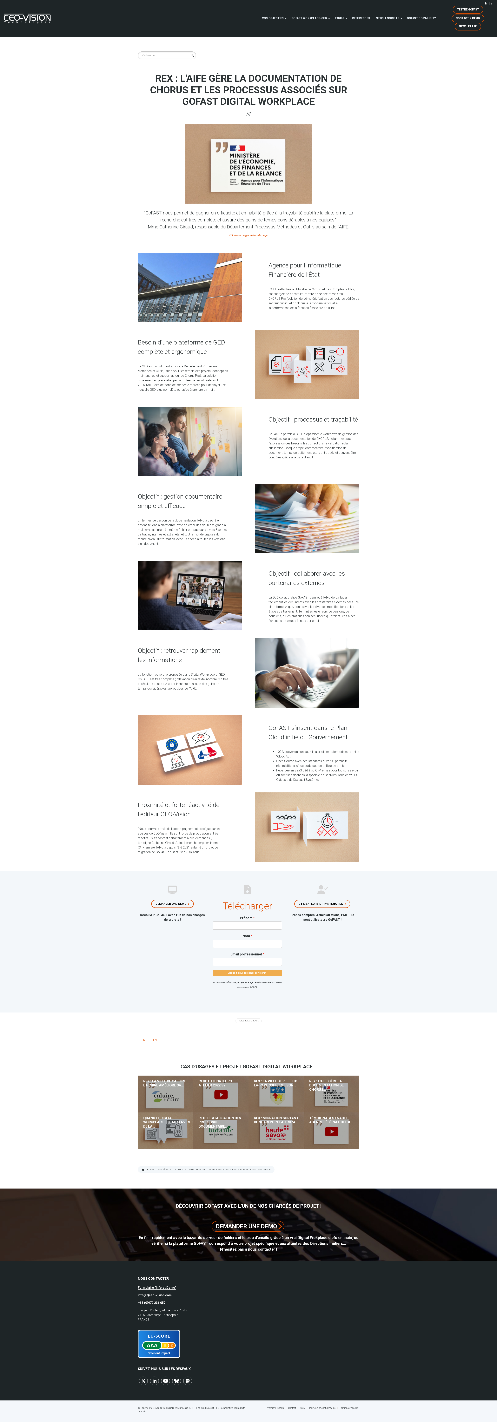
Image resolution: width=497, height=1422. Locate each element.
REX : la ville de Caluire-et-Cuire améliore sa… (165, 1083)
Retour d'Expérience (249, 1021)
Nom (246, 936)
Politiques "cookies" (349, 1408)
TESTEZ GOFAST (468, 9)
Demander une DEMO (246, 1226)
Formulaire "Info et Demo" (157, 1287)
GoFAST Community (421, 18)
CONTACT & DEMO (468, 18)
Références (361, 18)
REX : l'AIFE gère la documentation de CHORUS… (326, 1085)
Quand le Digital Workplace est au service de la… (167, 1122)
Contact (292, 1408)
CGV (302, 1408)
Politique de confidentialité (322, 1408)
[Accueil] (27, 18)
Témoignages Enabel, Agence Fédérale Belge (330, 1120)
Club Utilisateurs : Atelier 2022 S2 (216, 1083)
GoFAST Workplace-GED (309, 18)
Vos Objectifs (273, 18)
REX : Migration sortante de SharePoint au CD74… (277, 1120)
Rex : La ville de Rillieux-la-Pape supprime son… (276, 1083)
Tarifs (339, 18)
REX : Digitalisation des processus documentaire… (220, 1122)
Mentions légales (275, 1408)
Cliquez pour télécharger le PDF (247, 972)
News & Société (387, 18)
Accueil (143, 1169)
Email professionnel (246, 954)
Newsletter (468, 26)
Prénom (246, 918)
